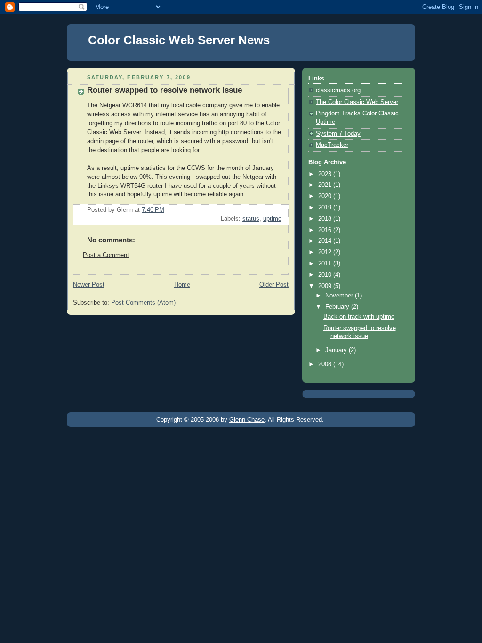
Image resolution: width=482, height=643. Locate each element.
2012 (325, 252)
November (340, 295)
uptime (272, 219)
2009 (325, 286)
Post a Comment (106, 255)
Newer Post (88, 284)
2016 (325, 230)
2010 (325, 275)
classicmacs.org (338, 90)
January (337, 350)
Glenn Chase (247, 419)
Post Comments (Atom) (143, 302)
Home (182, 284)
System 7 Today (338, 133)
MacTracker (332, 145)
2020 (325, 196)
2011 (325, 263)
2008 (325, 364)
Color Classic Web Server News (179, 40)
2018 (325, 219)
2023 (325, 174)
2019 (325, 207)
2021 (325, 185)
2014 (325, 241)
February (338, 307)
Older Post (274, 284)
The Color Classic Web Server (357, 102)
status (250, 219)
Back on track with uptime (358, 316)
